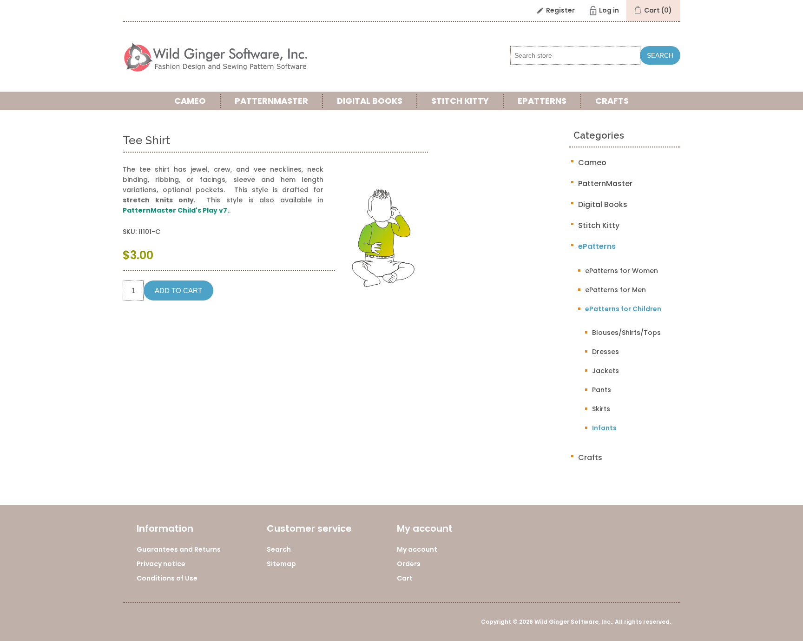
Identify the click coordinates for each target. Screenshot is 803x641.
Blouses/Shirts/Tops (626, 332)
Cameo (190, 101)
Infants (604, 428)
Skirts (601, 409)
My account (417, 549)
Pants (601, 389)
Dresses (605, 351)
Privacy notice (161, 563)
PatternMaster (271, 101)
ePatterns (542, 101)
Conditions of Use (167, 578)
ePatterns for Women (621, 270)
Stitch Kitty (460, 101)
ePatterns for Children (623, 309)
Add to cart (178, 290)
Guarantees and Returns (179, 549)
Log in (609, 10)
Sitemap (281, 563)
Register (560, 10)
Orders (409, 563)
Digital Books (369, 101)
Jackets (605, 370)
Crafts (612, 101)
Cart (405, 578)
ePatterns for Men (615, 289)
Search (660, 55)
